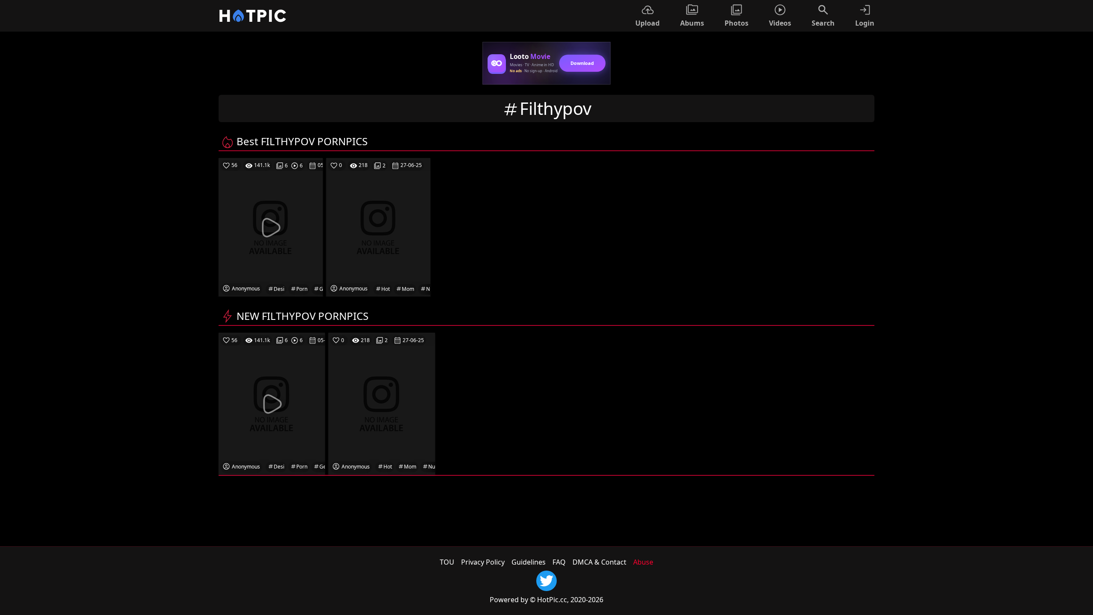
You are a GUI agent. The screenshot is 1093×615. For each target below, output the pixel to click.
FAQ (559, 562)
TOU (447, 562)
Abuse (643, 562)
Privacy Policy (483, 562)
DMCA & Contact (599, 562)
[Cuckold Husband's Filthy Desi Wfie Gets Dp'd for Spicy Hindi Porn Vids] (272, 403)
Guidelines (528, 562)
